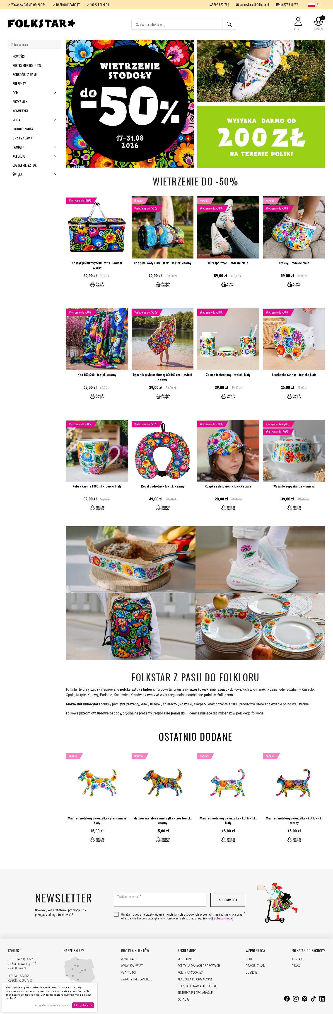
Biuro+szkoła (22, 128)
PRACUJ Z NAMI (256, 966)
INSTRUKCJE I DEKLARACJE (195, 992)
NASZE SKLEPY (289, 4)
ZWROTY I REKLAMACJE (136, 979)
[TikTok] (313, 1000)
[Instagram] (296, 1000)
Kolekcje (31, 156)
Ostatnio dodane (195, 736)
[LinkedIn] (322, 1000)
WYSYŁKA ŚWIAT (132, 966)
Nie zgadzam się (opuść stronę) (51, 1005)
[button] (298, 24)
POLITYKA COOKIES (190, 972)
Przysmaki (20, 101)
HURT (249, 959)
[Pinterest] (304, 1000)
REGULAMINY (186, 950)
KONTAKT (14, 950)
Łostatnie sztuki (25, 165)
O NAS (296, 966)
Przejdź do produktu (97, 244)
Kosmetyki (20, 110)
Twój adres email (128, 897)
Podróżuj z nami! (24, 74)
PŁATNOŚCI (128, 972)
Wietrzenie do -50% (26, 65)
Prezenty (19, 83)
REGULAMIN (185, 959)
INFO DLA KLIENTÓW (135, 950)
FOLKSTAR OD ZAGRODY (308, 950)
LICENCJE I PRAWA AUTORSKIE (197, 986)
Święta (29, 174)
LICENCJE (252, 972)
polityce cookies (30, 994)
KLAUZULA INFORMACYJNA (195, 979)
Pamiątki (31, 146)
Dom (27, 92)
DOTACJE (183, 999)
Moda (28, 119)
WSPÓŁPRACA (255, 950)
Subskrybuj (228, 899)
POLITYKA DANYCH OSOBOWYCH (198, 966)
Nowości (18, 56)
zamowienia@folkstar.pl (254, 4)
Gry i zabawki (22, 137)
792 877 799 (221, 4)
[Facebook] (287, 1000)
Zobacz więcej (223, 918)
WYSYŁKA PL (129, 959)
